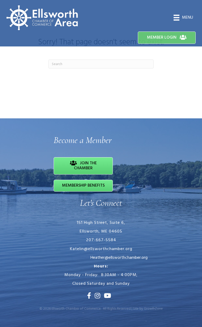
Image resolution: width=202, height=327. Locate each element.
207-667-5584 (101, 240)
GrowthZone (153, 309)
